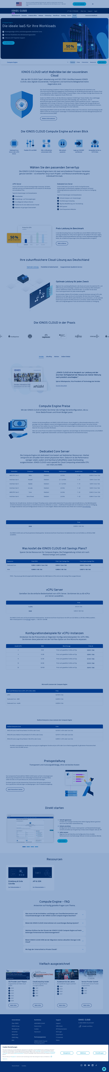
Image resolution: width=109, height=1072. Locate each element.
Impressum (5, 1058)
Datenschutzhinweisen (19, 1053)
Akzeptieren (13, 1056)
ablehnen (53, 1053)
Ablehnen (83, 1053)
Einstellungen (38, 1051)
